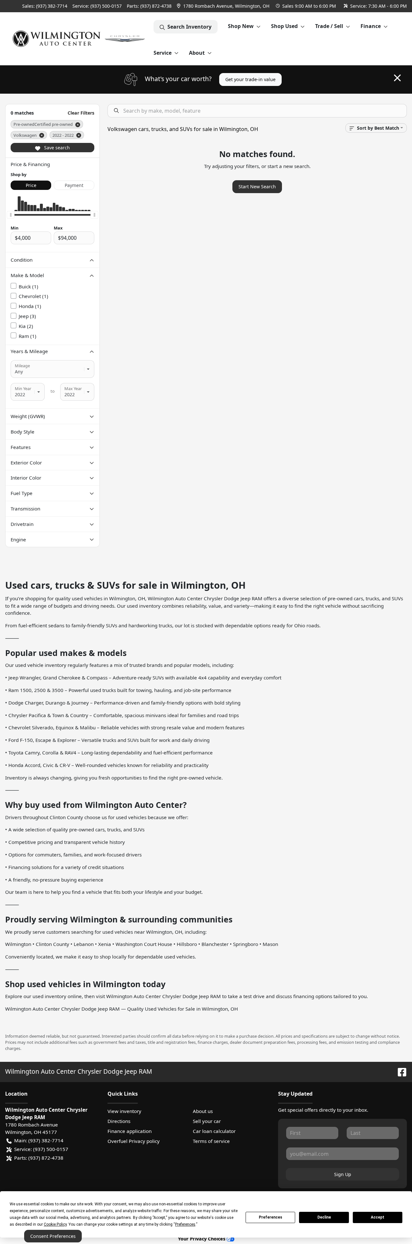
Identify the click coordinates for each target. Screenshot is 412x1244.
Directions (119, 1121)
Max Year (73, 388)
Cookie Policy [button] (55, 1224)
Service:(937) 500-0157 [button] (41, 1149)
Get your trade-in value (250, 79)
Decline (324, 1217)
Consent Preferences (53, 1236)
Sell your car (207, 1121)
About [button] (197, 52)
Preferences (270, 1217)
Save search (56, 148)
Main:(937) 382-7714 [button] (38, 1140)
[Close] (397, 78)
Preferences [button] (185, 1224)
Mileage (22, 366)
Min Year (23, 388)
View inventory (124, 1111)
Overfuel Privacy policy (134, 1141)
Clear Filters (81, 113)
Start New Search (257, 186)
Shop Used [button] (284, 26)
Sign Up (342, 1174)
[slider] (10, 215)
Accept (377, 1217)
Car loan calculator (214, 1131)
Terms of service (211, 1141)
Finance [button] (370, 26)
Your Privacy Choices (202, 1239)
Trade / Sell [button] (329, 26)
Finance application (130, 1131)
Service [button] (163, 52)
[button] (223, 6)
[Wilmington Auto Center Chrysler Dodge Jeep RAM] (79, 38)
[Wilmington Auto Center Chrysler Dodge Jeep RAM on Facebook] (399, 1071)
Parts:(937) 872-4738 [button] (38, 1158)
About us (203, 1111)
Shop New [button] (241, 26)
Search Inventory (189, 26)
